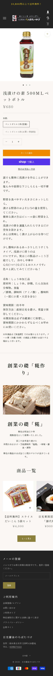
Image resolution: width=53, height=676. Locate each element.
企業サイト (8, 627)
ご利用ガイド (9, 612)
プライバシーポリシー (13, 622)
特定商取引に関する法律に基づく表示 (21, 617)
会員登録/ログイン (12, 603)
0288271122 (16, 646)
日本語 (25, 655)
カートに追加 (26, 152)
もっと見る (26, 538)
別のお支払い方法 (26, 168)
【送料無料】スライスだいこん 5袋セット (18, 519)
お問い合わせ (9, 607)
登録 (9, 585)
